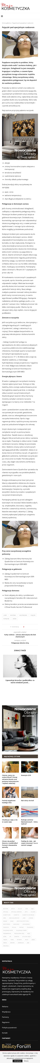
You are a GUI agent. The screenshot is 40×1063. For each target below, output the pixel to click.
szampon (16, 936)
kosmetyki (16, 915)
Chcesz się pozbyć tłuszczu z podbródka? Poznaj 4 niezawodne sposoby (10, 844)
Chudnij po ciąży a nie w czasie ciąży (9, 821)
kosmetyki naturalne (28, 915)
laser (5, 615)
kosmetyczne (7, 915)
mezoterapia (6, 924)
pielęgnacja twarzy (21, 930)
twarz (12, 939)
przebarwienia (7, 933)
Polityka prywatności (9, 1028)
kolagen (33, 912)
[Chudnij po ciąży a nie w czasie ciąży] (10, 811)
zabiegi (5, 942)
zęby (28, 942)
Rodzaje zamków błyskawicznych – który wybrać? (29, 822)
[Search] (38, 16)
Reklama (5, 1006)
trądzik (5, 939)
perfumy (21, 927)
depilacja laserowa (16, 912)
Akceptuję (17, 1061)
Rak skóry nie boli (27, 801)
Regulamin (6, 1022)
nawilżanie (16, 924)
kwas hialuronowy (14, 918)
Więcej (26, 1061)
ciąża (32, 908)
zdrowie (12, 942)
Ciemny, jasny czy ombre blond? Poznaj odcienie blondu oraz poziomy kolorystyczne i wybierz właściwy (10, 779)
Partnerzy (5, 1017)
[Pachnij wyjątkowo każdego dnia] (10, 792)
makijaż (5, 921)
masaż (12, 921)
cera (26, 908)
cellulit (20, 908)
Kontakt (4, 1033)
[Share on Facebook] (26, 627)
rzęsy (28, 933)
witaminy (19, 939)
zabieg (33, 939)
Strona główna (6, 23)
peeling (14, 927)
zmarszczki (21, 942)
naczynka (13, 615)
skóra (14, 618)
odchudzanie (26, 924)
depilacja (5, 912)
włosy (26, 939)
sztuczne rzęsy (26, 936)
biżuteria (5, 908)
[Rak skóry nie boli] (29, 792)
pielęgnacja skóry (8, 930)
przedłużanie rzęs (19, 933)
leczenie (31, 918)
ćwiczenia (6, 946)
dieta (26, 912)
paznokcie (6, 927)
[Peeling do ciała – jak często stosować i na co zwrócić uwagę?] (29, 833)
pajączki (33, 615)
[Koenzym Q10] (29, 767)
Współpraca (6, 1012)
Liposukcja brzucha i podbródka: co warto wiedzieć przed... (20, 681)
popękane (6, 618)
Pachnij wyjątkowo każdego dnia (8, 802)
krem (4, 918)
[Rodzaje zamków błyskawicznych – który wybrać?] (29, 811)
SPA (10, 936)
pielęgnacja (30, 927)
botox (13, 908)
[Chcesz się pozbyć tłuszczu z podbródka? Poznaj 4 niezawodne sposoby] (10, 833)
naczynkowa (23, 615)
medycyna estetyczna (23, 921)
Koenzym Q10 (26, 775)
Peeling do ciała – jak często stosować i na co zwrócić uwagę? (29, 843)
